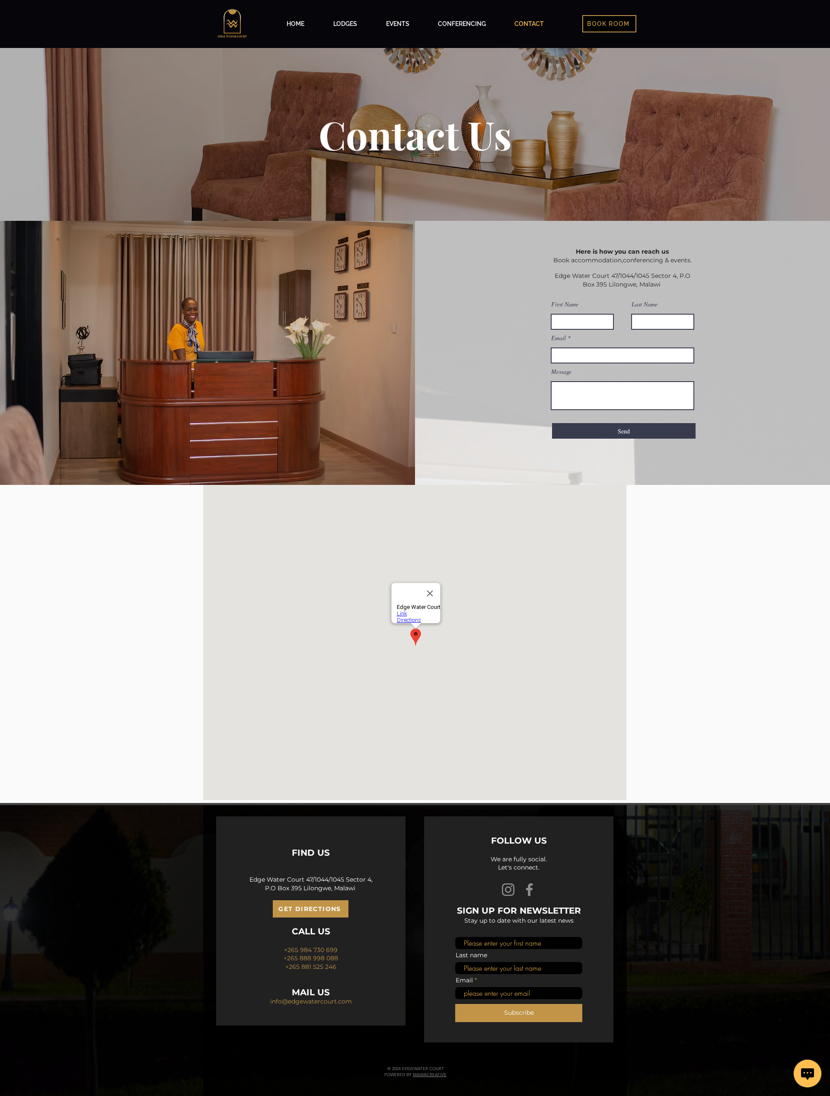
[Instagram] (508, 889)
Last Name (645, 304)
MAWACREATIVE (430, 1074)
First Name (564, 304)
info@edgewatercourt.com (311, 1001)
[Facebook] (529, 889)
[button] (609, 23)
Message (561, 372)
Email (558, 338)
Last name (471, 955)
